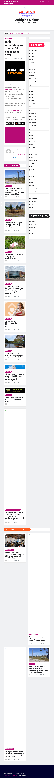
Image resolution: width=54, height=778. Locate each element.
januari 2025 (32, 110)
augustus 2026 (33, 50)
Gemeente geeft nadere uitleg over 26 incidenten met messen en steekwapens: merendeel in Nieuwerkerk (14, 516)
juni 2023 (31, 170)
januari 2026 (32, 72)
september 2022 (33, 198)
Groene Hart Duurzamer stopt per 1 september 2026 (14, 399)
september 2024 (33, 122)
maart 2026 (32, 66)
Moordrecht (32, 227)
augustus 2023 (33, 163)
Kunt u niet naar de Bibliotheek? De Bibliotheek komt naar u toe (14, 324)
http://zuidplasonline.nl (19, 154)
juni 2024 (31, 132)
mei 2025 (31, 97)
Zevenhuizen (32, 234)
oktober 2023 (32, 157)
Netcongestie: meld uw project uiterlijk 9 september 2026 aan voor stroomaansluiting (14, 191)
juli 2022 (31, 204)
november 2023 (33, 154)
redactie (9, 58)
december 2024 (33, 113)
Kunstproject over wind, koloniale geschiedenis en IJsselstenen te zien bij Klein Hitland (14, 754)
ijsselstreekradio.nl (10, 89)
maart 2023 (32, 179)
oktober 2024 (32, 119)
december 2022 (33, 188)
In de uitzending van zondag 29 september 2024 (21, 33)
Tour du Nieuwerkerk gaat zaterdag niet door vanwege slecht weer (38, 639)
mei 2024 (31, 135)
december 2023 (33, 151)
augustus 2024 (33, 125)
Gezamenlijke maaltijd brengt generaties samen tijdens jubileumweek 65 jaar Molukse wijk (14, 555)
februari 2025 (32, 107)
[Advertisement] (16, 135)
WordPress (7, 775)
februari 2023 (32, 182)
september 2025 (33, 85)
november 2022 (33, 192)
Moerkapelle (32, 224)
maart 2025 (32, 103)
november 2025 (33, 78)
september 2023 (33, 160)
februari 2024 (32, 144)
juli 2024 (31, 129)
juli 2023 (31, 166)
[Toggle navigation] (27, 27)
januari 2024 (32, 148)
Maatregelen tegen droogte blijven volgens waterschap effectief (14, 355)
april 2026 (31, 63)
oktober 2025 (32, 81)
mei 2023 (31, 173)
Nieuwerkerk (32, 230)
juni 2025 (31, 94)
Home (6, 33)
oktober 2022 (32, 195)
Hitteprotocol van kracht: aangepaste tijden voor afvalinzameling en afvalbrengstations (14, 377)
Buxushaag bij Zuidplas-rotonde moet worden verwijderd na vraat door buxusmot (14, 225)
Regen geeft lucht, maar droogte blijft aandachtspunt (14, 256)
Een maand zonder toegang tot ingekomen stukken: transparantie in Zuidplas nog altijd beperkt (14, 290)
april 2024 (31, 138)
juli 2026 (31, 53)
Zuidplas (31, 237)
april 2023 (31, 176)
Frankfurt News (15, 775)
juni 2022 (31, 207)
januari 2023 (32, 185)
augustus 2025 (33, 88)
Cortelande (32, 221)
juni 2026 (31, 56)
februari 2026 (32, 69)
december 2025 (33, 75)
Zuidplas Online (27, 20)
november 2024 (33, 116)
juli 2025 (31, 91)
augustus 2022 (33, 201)
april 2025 (31, 100)
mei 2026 (31, 59)
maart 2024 (32, 141)
